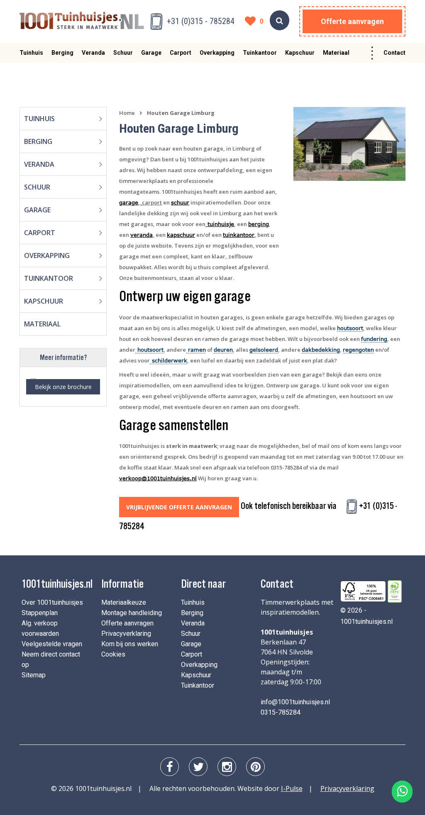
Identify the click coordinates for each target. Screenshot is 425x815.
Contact (394, 52)
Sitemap (34, 675)
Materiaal (336, 52)
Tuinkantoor (260, 52)
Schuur (123, 52)
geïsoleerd (263, 349)
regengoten (358, 349)
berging (258, 224)
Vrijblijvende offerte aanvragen (179, 507)
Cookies (113, 654)
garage (128, 202)
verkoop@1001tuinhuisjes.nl (158, 478)
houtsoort (350, 328)
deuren (223, 349)
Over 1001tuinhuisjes (52, 602)
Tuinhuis (31, 52)
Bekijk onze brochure (63, 387)
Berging (62, 52)
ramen (196, 349)
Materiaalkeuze (123, 602)
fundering (374, 339)
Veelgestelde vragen (52, 644)
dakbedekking (321, 349)
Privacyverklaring (126, 633)
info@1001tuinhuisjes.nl (295, 702)
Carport (180, 52)
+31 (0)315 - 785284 (200, 21)
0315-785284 (280, 712)
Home (127, 113)
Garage (151, 52)
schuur (180, 202)
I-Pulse (292, 788)
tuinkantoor (238, 234)
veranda (141, 234)
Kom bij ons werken (129, 644)
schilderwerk (168, 360)
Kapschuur (300, 52)
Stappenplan (40, 613)
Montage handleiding (131, 613)
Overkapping (217, 52)
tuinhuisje (219, 224)
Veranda (93, 52)
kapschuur (181, 234)
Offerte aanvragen (352, 21)
